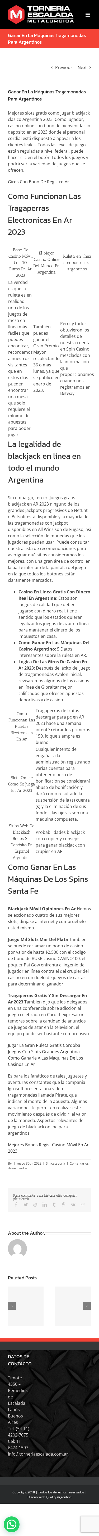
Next (82, 67)
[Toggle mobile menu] (88, 14)
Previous (64, 67)
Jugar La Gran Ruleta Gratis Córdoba (44, 1045)
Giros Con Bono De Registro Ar (38, 182)
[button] (12, 1524)
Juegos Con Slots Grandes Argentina (44, 1052)
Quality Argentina (59, 1497)
